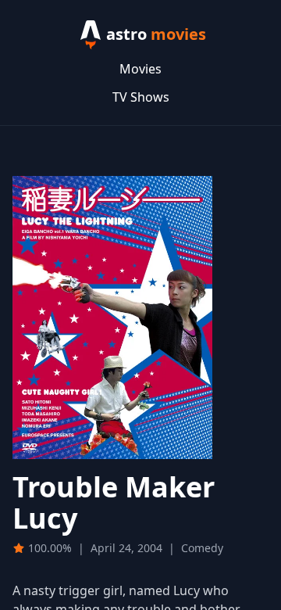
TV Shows (140, 97)
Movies (140, 68)
